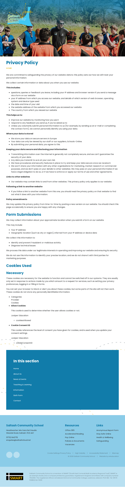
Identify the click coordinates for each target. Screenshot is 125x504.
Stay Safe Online (103, 434)
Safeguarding (102, 441)
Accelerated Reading (74, 434)
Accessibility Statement (98, 453)
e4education (114, 456)
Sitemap (115, 453)
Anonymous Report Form (107, 430)
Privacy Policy (65, 453)
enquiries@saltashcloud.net (18, 440)
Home (9, 68)
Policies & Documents (74, 441)
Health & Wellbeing (104, 437)
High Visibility (80, 453)
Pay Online (69, 437)
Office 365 (69, 430)
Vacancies (69, 444)
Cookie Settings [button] (53, 453)
